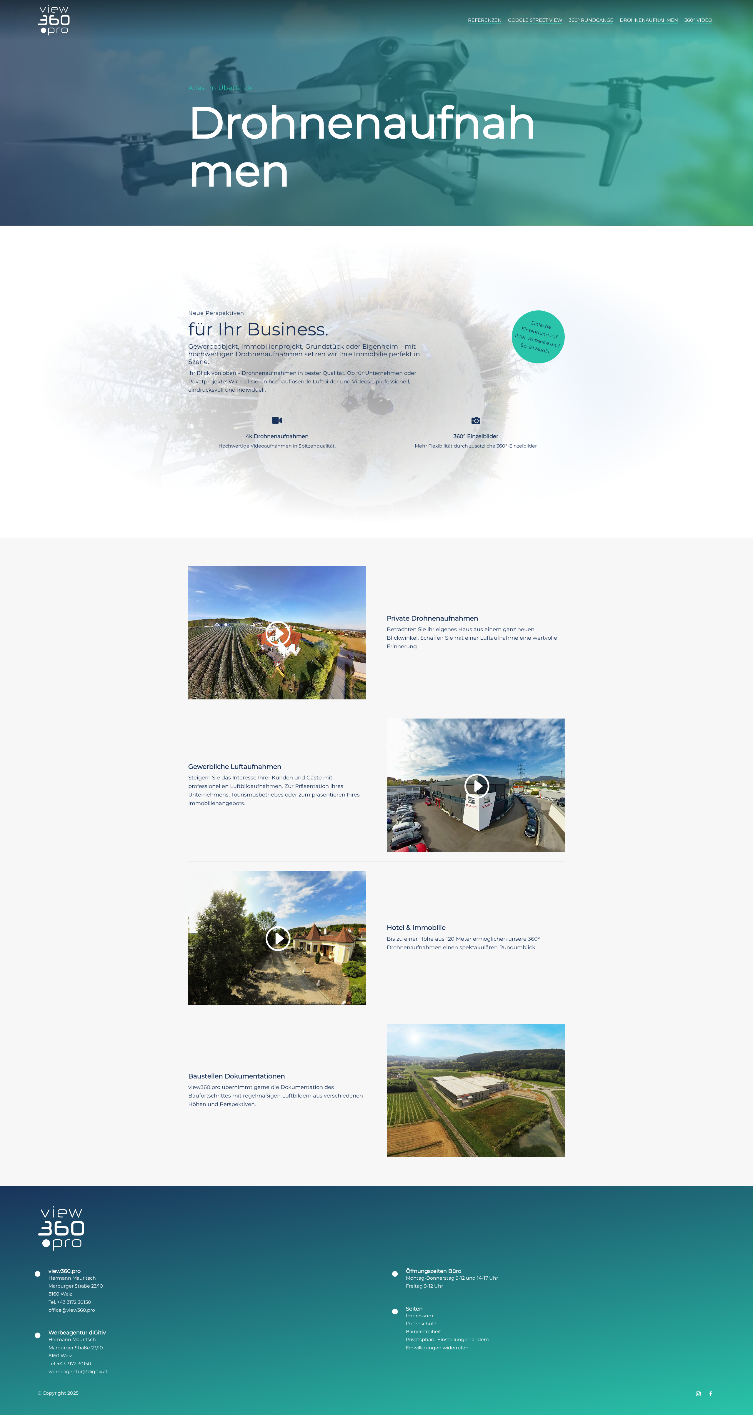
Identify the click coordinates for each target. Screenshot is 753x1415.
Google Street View (535, 20)
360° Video (698, 20)
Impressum (419, 1315)
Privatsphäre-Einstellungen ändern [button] (447, 1339)
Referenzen (485, 20)
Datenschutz (421, 1323)
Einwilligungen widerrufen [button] (437, 1348)
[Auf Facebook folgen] (710, 1394)
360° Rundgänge (591, 20)
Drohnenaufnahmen (649, 20)
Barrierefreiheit (423, 1331)
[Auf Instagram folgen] (698, 1394)
